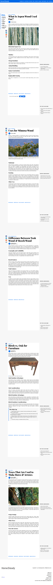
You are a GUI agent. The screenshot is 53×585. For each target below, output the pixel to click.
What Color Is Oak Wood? (45, 551)
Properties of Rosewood (44, 286)
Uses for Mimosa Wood (44, 66)
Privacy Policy (48, 579)
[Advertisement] (23, 86)
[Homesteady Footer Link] (10, 568)
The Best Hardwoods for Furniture (46, 283)
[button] (6, 31)
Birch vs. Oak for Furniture (45, 550)
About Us (49, 572)
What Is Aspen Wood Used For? (46, 178)
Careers (49, 576)
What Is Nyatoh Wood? (44, 328)
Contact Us (49, 575)
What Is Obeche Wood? (44, 327)
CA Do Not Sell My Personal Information (43, 580)
